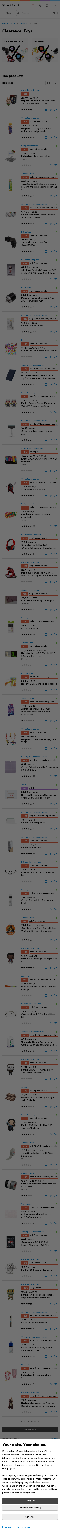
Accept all (30, 1500)
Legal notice (8, 1527)
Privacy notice (23, 1527)
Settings (30, 1516)
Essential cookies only (30, 1507)
